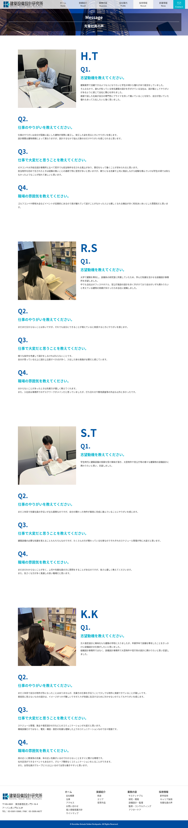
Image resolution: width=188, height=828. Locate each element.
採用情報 (143, 4)
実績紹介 (83, 4)
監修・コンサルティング (140, 806)
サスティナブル (136, 796)
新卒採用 (164, 796)
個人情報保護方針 (74, 810)
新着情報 (163, 4)
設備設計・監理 (136, 802)
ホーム (63, 4)
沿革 (68, 799)
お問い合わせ (72, 806)
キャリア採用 (166, 799)
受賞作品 (101, 802)
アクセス (70, 802)
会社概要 (70, 796)
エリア (100, 799)
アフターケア (135, 810)
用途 (99, 796)
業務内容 (103, 4)
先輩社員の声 (166, 802)
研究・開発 (134, 799)
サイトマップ (72, 813)
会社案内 (123, 4)
